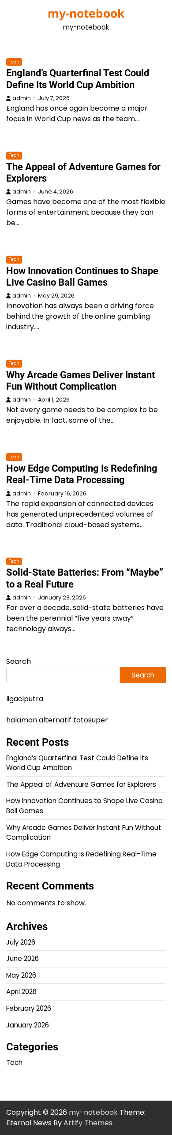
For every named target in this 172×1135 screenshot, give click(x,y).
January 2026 (27, 1025)
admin (21, 98)
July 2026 (20, 942)
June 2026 (22, 958)
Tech (14, 62)
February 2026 (28, 1008)
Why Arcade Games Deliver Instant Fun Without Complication (80, 380)
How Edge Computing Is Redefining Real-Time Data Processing (81, 474)
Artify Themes (88, 1123)
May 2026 (21, 975)
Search (18, 661)
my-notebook (86, 13)
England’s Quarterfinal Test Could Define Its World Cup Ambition (77, 78)
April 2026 (21, 991)
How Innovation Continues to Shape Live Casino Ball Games (82, 276)
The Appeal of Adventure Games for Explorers (81, 784)
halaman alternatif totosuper (57, 720)
